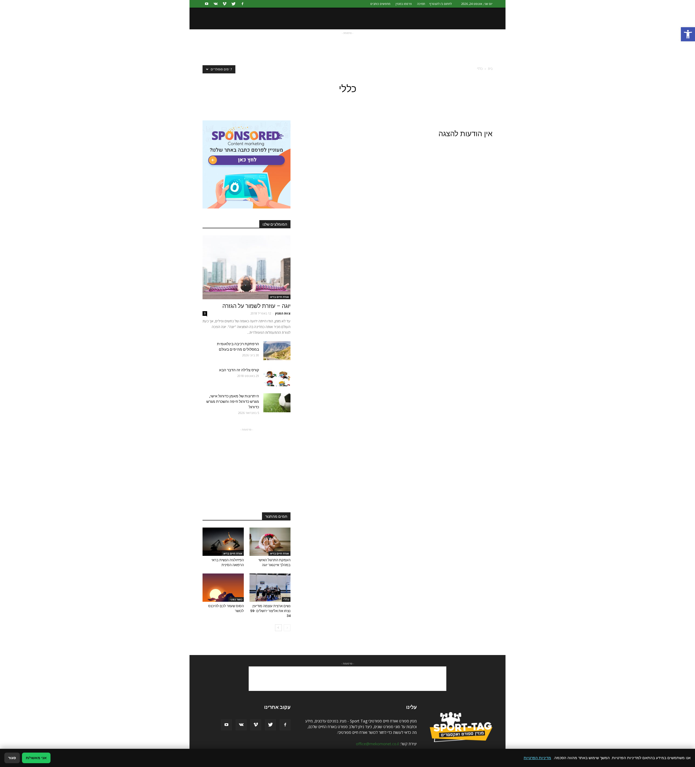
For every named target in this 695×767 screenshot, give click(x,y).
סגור (12, 758)
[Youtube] (207, 4)
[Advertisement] (347, 48)
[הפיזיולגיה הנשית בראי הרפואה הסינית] (223, 542)
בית (490, 68)
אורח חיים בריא (279, 297)
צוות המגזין (282, 313)
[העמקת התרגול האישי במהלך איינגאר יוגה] (270, 542)
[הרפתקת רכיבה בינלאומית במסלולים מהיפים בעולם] (276, 350)
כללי (286, 599)
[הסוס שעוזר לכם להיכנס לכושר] (223, 587)
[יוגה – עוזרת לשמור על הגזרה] (246, 267)
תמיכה (421, 4)
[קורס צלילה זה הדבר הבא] (276, 376)
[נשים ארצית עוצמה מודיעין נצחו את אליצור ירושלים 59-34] (270, 587)
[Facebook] (242, 4)
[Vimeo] (224, 4)
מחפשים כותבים (380, 4)
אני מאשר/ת (36, 758)
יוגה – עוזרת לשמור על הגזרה (256, 306)
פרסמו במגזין (404, 4)
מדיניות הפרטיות (537, 758)
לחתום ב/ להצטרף (440, 4)
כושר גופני (236, 599)
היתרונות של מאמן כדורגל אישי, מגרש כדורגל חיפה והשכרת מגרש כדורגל (232, 401)
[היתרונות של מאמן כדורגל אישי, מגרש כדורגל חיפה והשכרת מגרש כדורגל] (276, 402)
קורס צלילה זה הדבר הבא (239, 370)
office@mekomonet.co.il (377, 743)
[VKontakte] (215, 4)
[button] (688, 34)
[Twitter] (233, 4)
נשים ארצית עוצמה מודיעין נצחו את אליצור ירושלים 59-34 (270, 611)
